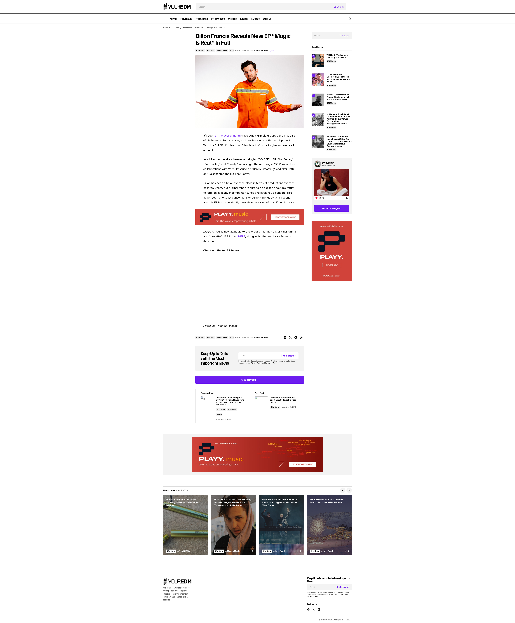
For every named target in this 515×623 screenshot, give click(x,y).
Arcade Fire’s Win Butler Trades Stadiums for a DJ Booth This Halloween (338, 97)
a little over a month (228, 135)
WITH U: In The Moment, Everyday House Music (338, 56)
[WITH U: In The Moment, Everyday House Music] (318, 60)
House (219, 415)
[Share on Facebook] (285, 337)
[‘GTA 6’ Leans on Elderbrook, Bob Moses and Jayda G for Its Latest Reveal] (318, 79)
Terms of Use (270, 363)
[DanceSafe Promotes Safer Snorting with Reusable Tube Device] (185, 525)
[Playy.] (257, 454)
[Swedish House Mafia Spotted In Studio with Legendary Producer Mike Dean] (281, 525)
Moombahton (222, 50)
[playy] (249, 217)
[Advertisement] (332, 251)
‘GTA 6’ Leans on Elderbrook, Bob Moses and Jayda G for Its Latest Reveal (338, 78)
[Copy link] (301, 337)
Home (165, 28)
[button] (164, 18)
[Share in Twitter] (290, 337)
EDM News (175, 28)
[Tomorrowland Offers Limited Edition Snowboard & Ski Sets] (329, 525)
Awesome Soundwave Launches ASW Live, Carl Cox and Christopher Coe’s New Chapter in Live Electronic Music (339, 141)
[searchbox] (264, 7)
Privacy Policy (256, 363)
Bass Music (221, 409)
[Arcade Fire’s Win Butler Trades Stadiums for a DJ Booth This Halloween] (318, 100)
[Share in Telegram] (295, 337)
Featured (210, 50)
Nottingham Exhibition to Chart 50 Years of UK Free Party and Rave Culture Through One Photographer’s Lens (338, 119)
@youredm (328, 162)
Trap (231, 50)
